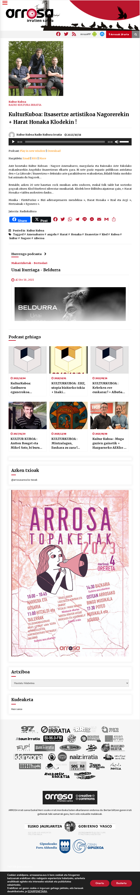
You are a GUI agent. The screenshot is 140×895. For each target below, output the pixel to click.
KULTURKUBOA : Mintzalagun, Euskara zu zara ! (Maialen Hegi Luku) (67, 443)
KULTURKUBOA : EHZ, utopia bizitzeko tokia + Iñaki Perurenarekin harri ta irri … (68, 387)
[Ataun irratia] (28, 738)
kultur (13, 238)
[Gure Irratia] (45, 747)
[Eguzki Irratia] (90, 738)
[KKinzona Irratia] (28, 756)
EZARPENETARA (37, 891)
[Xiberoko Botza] (115, 766)
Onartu (100, 883)
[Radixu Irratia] (56, 766)
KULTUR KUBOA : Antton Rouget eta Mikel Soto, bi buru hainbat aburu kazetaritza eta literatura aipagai (25, 443)
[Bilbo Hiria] (53, 738)
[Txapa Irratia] (97, 766)
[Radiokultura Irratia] (30, 766)
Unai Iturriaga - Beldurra (35, 269)
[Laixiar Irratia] (62, 756)
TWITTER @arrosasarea (19, 866)
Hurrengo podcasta (26, 254)
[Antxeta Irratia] (55, 729)
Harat (64, 234)
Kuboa (115, 234)
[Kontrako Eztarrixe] (51, 756)
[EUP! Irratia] (23, 747)
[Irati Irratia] (92, 747)
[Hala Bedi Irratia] (70, 747)
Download (54, 151)
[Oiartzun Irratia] (114, 756)
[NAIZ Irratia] (84, 756)
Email (26, 158)
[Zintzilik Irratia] (85, 775)
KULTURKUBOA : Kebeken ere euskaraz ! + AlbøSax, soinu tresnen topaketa (108, 387)
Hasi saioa (16, 709)
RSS (34, 158)
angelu (52, 234)
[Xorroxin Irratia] (56, 775)
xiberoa (39, 238)
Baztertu (121, 883)
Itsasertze (92, 234)
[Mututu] (116, 142)
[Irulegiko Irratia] (112, 747)
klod (105, 234)
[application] (70, 141)
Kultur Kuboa (17, 101)
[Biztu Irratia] (71, 738)
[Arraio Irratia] (85, 729)
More (42, 158)
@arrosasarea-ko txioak (24, 479)
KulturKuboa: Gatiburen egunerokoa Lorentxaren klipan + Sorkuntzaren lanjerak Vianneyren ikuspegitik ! (27, 387)
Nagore (26, 238)
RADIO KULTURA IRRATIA (25, 105)
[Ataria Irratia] (110, 729)
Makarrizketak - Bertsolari (29, 262)
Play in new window (32, 151)
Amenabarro (35, 234)
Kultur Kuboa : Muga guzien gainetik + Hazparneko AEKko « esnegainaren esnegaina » (109, 443)
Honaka (76, 234)
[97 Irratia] (29, 729)
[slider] (125, 141)
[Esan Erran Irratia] (114, 738)
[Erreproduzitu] (13, 142)
